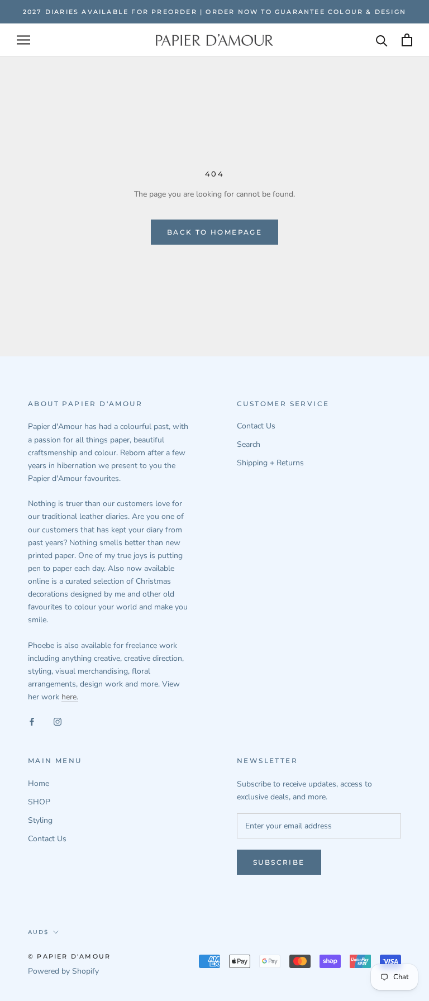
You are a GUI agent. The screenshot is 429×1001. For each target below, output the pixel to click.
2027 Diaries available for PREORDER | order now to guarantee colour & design (214, 12)
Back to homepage (214, 232)
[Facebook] (32, 720)
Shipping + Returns (270, 462)
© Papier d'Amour (69, 956)
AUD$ (38, 932)
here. (69, 697)
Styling (40, 820)
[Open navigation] (23, 40)
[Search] (382, 40)
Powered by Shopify (63, 971)
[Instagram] (57, 720)
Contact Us (256, 426)
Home (38, 783)
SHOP (39, 802)
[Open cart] (407, 40)
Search (248, 444)
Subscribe (279, 862)
